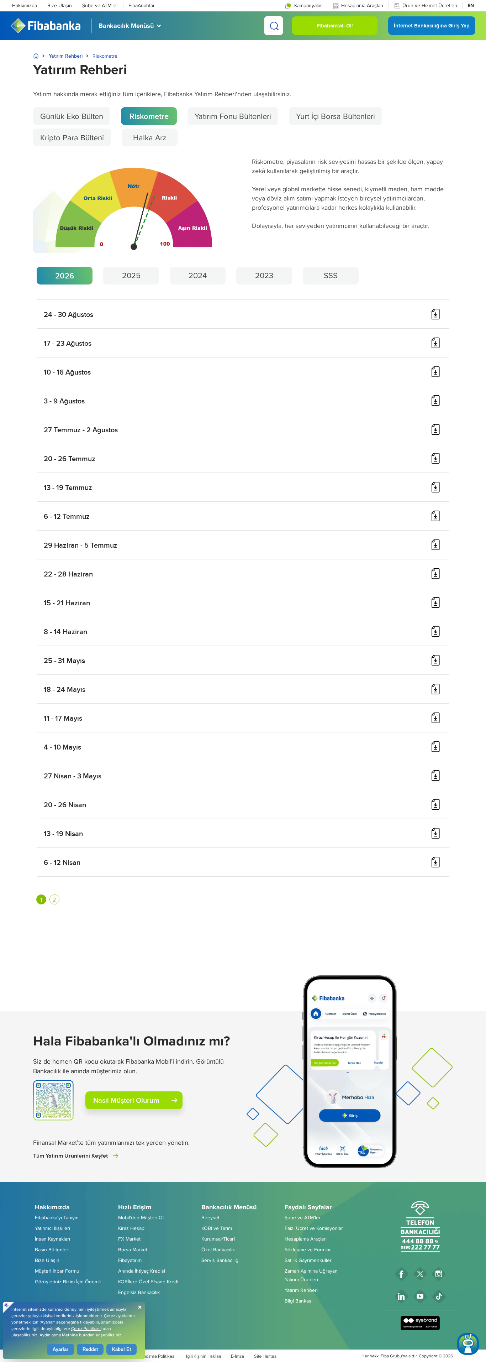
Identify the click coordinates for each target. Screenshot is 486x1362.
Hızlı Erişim (134, 1207)
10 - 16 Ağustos (67, 372)
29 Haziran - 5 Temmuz (80, 545)
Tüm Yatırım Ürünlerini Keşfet (70, 1156)
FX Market (129, 1238)
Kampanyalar (307, 5)
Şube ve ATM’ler (303, 1217)
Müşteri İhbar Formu (57, 1270)
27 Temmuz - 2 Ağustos (81, 429)
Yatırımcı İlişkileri (52, 1228)
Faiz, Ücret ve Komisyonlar (314, 1228)
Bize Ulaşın (59, 5)
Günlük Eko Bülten (71, 116)
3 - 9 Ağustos (64, 401)
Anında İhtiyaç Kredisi (141, 1270)
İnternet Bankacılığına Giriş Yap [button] (432, 28)
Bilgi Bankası (298, 1300)
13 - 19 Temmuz (68, 487)
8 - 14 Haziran (65, 631)
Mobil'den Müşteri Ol (141, 1217)
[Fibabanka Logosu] (45, 25)
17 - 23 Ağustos (67, 343)
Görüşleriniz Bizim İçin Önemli (68, 1281)
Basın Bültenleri (52, 1249)
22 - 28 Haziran (68, 574)
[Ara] (273, 25)
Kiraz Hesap (131, 1228)
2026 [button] (64, 275)
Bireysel (210, 1217)
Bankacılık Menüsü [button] (126, 25)
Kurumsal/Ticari (218, 1238)
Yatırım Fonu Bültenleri (233, 116)
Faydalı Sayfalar (308, 1207)
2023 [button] (264, 275)
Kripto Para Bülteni (72, 137)
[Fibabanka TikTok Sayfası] (439, 1296)
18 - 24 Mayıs (64, 689)
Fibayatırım (130, 1260)
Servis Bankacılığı (220, 1260)
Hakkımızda (24, 5)
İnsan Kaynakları (52, 1238)
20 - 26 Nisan (65, 804)
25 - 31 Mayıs (64, 660)
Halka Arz (149, 137)
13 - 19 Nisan (63, 833)
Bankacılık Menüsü (229, 1207)
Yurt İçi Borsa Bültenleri (335, 116)
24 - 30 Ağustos (68, 314)
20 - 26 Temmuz (69, 458)
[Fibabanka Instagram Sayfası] (438, 1274)
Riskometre (149, 116)
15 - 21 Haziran (67, 602)
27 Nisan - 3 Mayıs (72, 776)
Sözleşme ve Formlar (308, 1249)
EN (470, 5)
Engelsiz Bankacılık (139, 1292)
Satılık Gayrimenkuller (308, 1260)
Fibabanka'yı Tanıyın (57, 1217)
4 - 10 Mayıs (62, 747)
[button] (303, 5)
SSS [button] (331, 275)
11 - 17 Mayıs (63, 718)
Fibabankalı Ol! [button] (335, 28)
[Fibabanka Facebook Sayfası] (401, 1274)
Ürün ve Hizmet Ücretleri (429, 5)
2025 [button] (131, 275)
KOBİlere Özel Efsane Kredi (148, 1281)
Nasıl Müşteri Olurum (126, 1100)
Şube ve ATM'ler (100, 5)
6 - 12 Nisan (62, 862)
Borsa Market (132, 1249)
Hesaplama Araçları (362, 5)
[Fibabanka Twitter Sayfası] (420, 1274)
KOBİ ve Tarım (216, 1228)
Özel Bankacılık (218, 1249)
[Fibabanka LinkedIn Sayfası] (401, 1296)
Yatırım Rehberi (66, 55)
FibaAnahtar (141, 5)
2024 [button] (198, 275)
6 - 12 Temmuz (67, 516)
